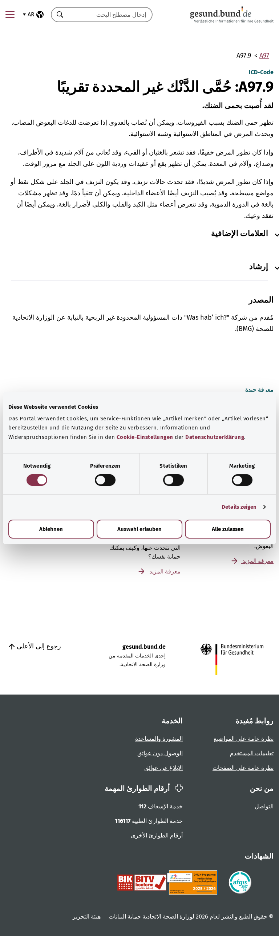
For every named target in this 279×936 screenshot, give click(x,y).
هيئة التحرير (87, 916)
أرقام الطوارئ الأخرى (157, 835)
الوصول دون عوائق (160, 753)
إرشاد (258, 266)
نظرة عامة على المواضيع (244, 738)
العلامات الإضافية (239, 233)
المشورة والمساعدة (159, 738)
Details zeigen (239, 507)
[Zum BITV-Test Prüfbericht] (141, 883)
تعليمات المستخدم (252, 753)
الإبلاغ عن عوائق (163, 767)
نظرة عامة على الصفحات (243, 767)
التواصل (264, 806)
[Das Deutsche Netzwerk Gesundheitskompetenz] (193, 882)
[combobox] (111, 14)
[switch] (105, 480)
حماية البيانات (124, 916)
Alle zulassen (228, 529)
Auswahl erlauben (139, 529)
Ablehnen (51, 529)
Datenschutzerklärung (214, 437)
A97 (264, 56)
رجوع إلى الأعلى (38, 646)
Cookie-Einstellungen (145, 437)
